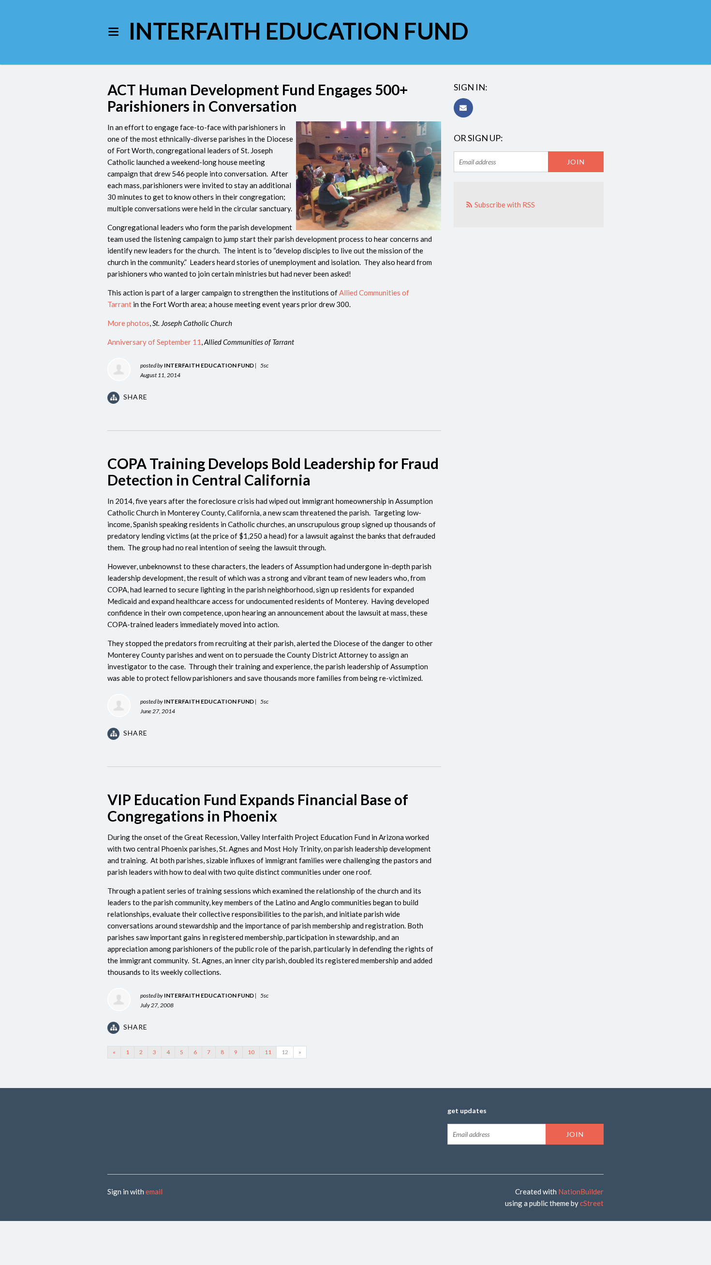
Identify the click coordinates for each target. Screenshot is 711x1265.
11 (268, 1052)
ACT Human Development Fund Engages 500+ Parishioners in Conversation (257, 98)
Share (135, 397)
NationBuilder (581, 1191)
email (154, 1191)
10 (251, 1052)
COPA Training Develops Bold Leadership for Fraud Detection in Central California (273, 471)
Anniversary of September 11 (154, 342)
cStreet (592, 1203)
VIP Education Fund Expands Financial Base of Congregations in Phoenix (257, 807)
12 (284, 1052)
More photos (128, 323)
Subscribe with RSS (504, 204)
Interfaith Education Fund (299, 30)
